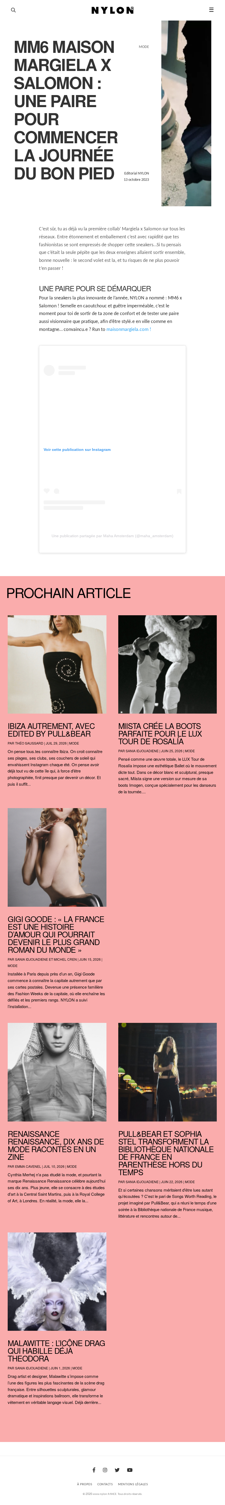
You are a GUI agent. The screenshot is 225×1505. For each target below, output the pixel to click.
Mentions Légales (133, 1484)
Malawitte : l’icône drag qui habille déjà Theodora (56, 1350)
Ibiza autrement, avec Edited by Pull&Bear (51, 729)
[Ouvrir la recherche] (13, 10)
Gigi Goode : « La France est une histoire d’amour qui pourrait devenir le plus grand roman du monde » (56, 934)
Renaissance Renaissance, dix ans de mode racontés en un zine (56, 1145)
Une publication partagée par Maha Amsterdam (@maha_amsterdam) (112, 536)
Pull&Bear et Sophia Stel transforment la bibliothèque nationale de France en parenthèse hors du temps (166, 1152)
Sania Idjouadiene (142, 750)
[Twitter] (117, 1470)
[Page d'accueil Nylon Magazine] (112, 10)
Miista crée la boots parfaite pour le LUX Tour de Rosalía (160, 733)
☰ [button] (211, 10)
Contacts (105, 1484)
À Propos (84, 1484)
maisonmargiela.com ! (128, 329)
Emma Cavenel (28, 1166)
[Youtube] (130, 1470)
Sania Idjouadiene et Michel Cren (46, 959)
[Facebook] (93, 1470)
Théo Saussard (29, 743)
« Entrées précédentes (18, 1417)
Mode (74, 743)
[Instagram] (105, 1470)
